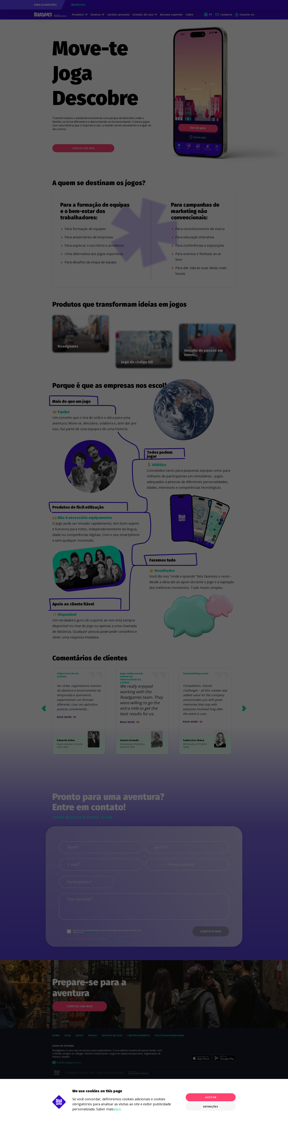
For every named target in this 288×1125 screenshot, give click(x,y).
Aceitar (210, 1097)
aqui (117, 1109)
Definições (210, 1106)
